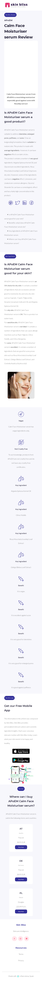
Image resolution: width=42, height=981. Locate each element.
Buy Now (21, 847)
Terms (21, 954)
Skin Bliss (21, 925)
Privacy (21, 960)
